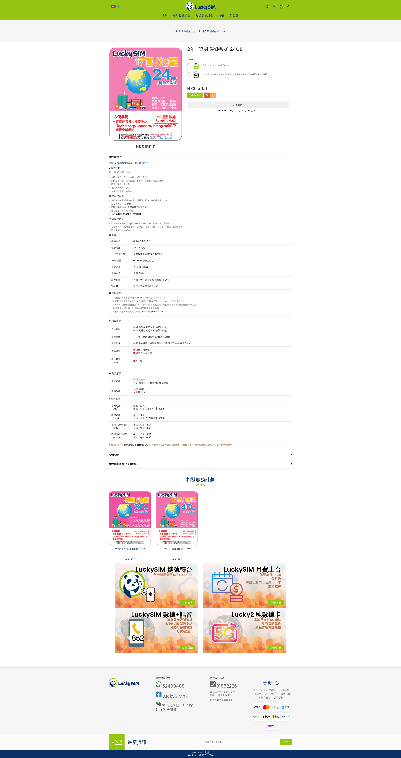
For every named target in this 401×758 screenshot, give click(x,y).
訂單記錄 (271, 689)
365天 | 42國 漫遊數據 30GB (130, 548)
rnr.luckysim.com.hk (152, 311)
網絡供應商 (114, 454)
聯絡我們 (285, 693)
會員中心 (257, 689)
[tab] (200, 157)
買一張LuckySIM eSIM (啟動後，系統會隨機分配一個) (235, 74)
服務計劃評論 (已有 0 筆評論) (123, 463)
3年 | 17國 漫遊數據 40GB (177, 548)
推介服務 (278, 697)
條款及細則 (264, 697)
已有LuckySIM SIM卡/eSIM (216, 65)
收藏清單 (256, 693)
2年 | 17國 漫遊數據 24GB (212, 31)
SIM (165, 15)
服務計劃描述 (115, 156)
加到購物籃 (195, 95)
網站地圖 (284, 689)
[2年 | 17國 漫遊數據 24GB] (145, 94)
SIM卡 (192, 59)
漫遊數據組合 (204, 15)
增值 (221, 15)
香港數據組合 (181, 15)
